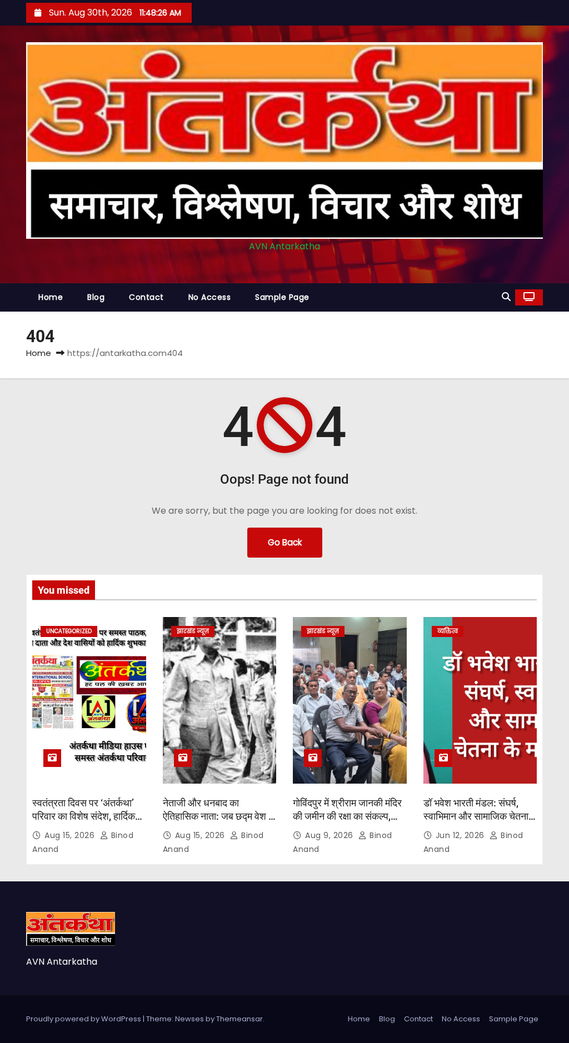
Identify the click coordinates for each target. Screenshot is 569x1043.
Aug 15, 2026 (70, 835)
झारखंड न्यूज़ (193, 631)
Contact (146, 297)
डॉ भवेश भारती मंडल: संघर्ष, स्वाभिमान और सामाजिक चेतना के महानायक (475, 816)
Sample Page (282, 297)
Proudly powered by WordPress (84, 1019)
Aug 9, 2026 (330, 835)
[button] (506, 296)
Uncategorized (69, 631)
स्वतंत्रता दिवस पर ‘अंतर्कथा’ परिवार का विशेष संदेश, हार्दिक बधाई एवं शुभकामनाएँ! (83, 816)
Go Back (285, 542)
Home (50, 297)
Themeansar (239, 1019)
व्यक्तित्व (447, 631)
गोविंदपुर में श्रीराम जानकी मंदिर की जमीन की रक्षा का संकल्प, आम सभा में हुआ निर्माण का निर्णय (348, 816)
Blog (95, 297)
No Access (209, 297)
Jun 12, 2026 (461, 835)
